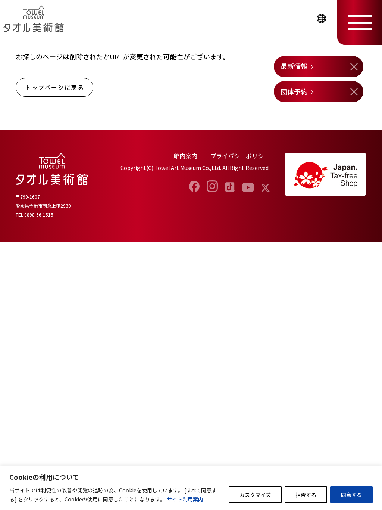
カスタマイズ (255, 494)
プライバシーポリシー (240, 155)
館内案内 (185, 155)
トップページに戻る (54, 87)
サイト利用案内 (185, 499)
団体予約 (294, 91)
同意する (351, 494)
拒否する (305, 494)
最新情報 (294, 66)
